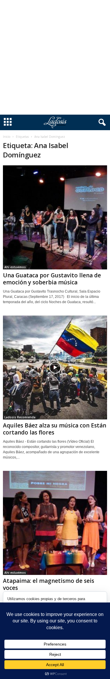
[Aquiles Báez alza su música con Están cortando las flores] (55, 367)
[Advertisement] (55, 57)
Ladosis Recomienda (19, 417)
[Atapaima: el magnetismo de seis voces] (55, 523)
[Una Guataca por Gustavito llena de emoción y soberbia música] (55, 217)
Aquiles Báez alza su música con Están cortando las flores (54, 429)
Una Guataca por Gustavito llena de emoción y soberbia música (52, 278)
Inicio (6, 137)
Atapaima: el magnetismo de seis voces (48, 584)
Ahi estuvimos (15, 267)
